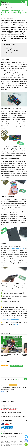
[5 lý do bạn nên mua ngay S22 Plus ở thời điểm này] (11, 344)
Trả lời (2, 391)
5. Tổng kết (7, 54)
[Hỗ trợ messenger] (26, 438)
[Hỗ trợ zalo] (26, 442)
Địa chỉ (3, 431)
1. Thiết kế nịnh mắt (9, 47)
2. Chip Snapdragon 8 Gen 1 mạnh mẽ (14, 49)
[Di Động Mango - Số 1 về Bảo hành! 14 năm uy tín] (5, 2)
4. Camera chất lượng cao (11, 52)
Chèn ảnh (17, 379)
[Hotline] (26, 445)
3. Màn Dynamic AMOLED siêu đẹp (13, 50)
